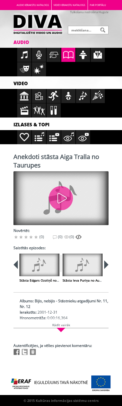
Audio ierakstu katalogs (33, 5)
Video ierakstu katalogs (69, 5)
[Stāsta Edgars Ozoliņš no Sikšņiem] (39, 265)
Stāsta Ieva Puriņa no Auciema (85, 280)
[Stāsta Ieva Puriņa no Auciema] (83, 265)
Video (20, 83)
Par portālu (98, 5)
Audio (21, 42)
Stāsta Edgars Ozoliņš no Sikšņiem (45, 280)
